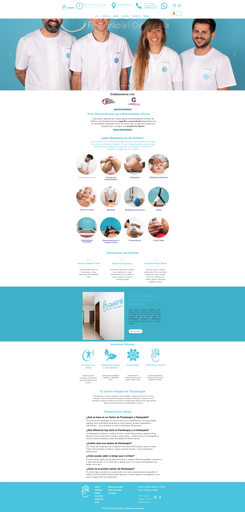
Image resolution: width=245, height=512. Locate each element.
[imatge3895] (116, 85)
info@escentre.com (144, 502)
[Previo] (11, 54)
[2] (179, 5)
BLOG (97, 502)
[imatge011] (118, 85)
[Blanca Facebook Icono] (160, 497)
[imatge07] (123, 85)
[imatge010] (121, 85)
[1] (174, 5)
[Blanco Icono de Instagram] (155, 497)
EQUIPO (98, 493)
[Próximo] (234, 54)
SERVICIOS (99, 490)
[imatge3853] (128, 85)
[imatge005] (126, 85)
